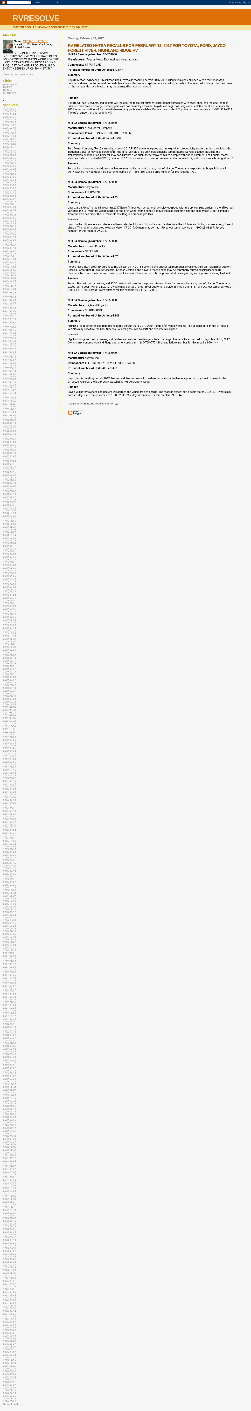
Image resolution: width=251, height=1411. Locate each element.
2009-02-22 (9, 559)
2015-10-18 (9, 887)
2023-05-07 (9, 1251)
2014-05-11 (9, 808)
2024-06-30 (9, 1308)
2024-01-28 (9, 1278)
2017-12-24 (9, 1018)
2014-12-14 (9, 843)
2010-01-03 (9, 655)
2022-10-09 (9, 1185)
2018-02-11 (9, 1024)
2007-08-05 (9, 365)
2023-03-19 (9, 1240)
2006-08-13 (9, 237)
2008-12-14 (9, 535)
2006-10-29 (9, 267)
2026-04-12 (9, 1376)
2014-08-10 (9, 824)
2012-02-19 (9, 742)
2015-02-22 (9, 857)
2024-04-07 (9, 1283)
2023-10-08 (9, 1270)
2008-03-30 (9, 450)
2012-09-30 (9, 767)
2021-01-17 (9, 1158)
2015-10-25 (9, 890)
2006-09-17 (9, 250)
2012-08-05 (9, 761)
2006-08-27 (9, 242)
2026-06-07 (9, 1385)
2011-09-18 (9, 715)
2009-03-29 (9, 573)
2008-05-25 (9, 466)
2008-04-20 (9, 455)
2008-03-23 (9, 447)
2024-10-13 (9, 1319)
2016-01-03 (9, 906)
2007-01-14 (9, 297)
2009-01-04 (9, 543)
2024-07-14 (9, 1311)
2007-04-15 (9, 330)
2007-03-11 (9, 316)
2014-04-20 (9, 802)
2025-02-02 (9, 1322)
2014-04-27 (9, 805)
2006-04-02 (9, 188)
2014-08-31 (9, 832)
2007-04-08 (9, 327)
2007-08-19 (9, 371)
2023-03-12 (9, 1237)
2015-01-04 (9, 846)
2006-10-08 (9, 259)
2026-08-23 (9, 1401)
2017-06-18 (9, 996)
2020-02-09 (9, 1117)
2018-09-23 (9, 1057)
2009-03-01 (9, 562)
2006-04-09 (9, 190)
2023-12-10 (9, 1275)
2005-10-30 (9, 136)
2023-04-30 (9, 1248)
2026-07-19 (9, 1393)
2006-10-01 (9, 256)
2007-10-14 (9, 392)
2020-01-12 (9, 1108)
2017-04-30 (9, 983)
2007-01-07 (9, 294)
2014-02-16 (9, 781)
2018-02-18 (9, 1026)
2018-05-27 (9, 1035)
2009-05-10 (9, 589)
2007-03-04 (9, 313)
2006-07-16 (9, 226)
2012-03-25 (9, 748)
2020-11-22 (9, 1149)
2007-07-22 (9, 360)
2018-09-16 (9, 1054)
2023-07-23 (9, 1262)
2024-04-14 (9, 1286)
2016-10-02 (9, 936)
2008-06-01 (9, 469)
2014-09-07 (9, 835)
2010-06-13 (9, 688)
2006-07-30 (9, 231)
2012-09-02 (9, 764)
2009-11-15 (9, 641)
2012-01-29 (9, 737)
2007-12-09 (9, 412)
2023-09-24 (9, 1267)
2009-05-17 (9, 592)
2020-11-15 (9, 1147)
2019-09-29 (9, 1078)
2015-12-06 (9, 898)
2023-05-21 (9, 1253)
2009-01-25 (9, 548)
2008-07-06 (9, 480)
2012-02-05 (9, 740)
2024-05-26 (9, 1300)
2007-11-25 (9, 406)
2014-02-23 (9, 783)
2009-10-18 (9, 636)
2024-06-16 (9, 1305)
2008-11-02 (9, 518)
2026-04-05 (9, 1374)
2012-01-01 (9, 734)
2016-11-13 (9, 939)
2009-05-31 (9, 597)
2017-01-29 (9, 958)
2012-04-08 (9, 750)
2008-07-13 (9, 483)
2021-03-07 (9, 1169)
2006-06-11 (9, 212)
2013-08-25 (9, 775)
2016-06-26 (9, 928)
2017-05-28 (9, 994)
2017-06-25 (9, 999)
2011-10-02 (9, 720)
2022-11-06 (9, 1196)
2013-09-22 (9, 778)
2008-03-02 (9, 439)
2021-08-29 (9, 1180)
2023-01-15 (9, 1221)
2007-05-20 (9, 341)
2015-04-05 (9, 865)
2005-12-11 (9, 149)
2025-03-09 (9, 1327)
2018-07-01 (9, 1040)
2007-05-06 (9, 335)
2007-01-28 (9, 300)
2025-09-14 (9, 1354)
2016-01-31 (9, 917)
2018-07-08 (9, 1043)
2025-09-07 (9, 1352)
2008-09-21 (9, 505)
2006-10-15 (9, 261)
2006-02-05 (9, 166)
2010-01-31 (9, 666)
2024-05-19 (9, 1297)
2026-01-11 (9, 1365)
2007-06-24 (9, 351)
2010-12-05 (9, 704)
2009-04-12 (9, 578)
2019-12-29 (9, 1103)
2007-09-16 (9, 382)
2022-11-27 (9, 1201)
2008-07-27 (9, 488)
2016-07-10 (9, 931)
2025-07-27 (9, 1344)
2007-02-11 (9, 305)
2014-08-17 (9, 827)
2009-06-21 (9, 603)
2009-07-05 (9, 608)
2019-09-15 (9, 1073)
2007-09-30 (9, 387)
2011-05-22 (9, 712)
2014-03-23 (9, 791)
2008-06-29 (9, 477)
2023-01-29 (9, 1226)
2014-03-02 (9, 786)
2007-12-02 (9, 409)
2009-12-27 (9, 652)
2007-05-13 (9, 338)
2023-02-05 (9, 1229)
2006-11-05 (9, 270)
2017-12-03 (9, 1013)
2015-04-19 (9, 871)
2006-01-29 (9, 163)
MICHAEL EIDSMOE (35, 41)
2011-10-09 (9, 723)
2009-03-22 (9, 570)
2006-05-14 (9, 201)
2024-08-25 (9, 1313)
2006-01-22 (9, 160)
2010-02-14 (9, 671)
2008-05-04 (9, 461)
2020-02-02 (9, 1114)
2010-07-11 (9, 693)
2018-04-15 (9, 1032)
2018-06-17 (9, 1037)
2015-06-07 (9, 882)
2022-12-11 (9, 1207)
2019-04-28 (9, 1070)
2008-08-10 (9, 494)
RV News (8, 90)
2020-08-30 (9, 1139)
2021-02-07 (9, 1166)
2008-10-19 (9, 513)
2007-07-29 (9, 362)
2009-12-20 (9, 649)
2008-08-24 (9, 499)
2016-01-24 (9, 914)
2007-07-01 (9, 354)
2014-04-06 (9, 797)
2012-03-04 (9, 745)
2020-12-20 (9, 1152)
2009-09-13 (9, 628)
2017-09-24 (9, 1007)
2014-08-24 (9, 830)
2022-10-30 (9, 1193)
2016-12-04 (9, 945)
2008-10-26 (9, 515)
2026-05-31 (9, 1382)
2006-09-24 (9, 253)
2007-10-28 (9, 398)
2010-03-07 (9, 679)
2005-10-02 (9, 125)
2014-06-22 (9, 822)
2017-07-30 (9, 1002)
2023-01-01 (9, 1215)
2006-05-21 (9, 204)
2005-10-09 (9, 127)
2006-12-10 (9, 283)
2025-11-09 (9, 1360)
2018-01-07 (9, 1021)
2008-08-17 (9, 496)
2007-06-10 (9, 346)
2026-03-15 (9, 1371)
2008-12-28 (9, 540)
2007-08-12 (9, 368)
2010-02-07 (9, 668)
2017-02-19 (9, 966)
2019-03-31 (9, 1065)
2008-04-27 (9, 458)
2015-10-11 (9, 884)
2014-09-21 (9, 838)
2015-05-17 (9, 876)
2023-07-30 (9, 1264)
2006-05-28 (9, 207)
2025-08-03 (9, 1346)
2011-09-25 (9, 718)
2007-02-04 (9, 302)
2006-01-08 (9, 155)
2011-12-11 (9, 729)
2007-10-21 (9, 395)
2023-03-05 (9, 1234)
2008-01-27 (9, 428)
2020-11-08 (9, 1144)
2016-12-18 (9, 950)
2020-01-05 (9, 1106)
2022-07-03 (9, 1182)
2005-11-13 (9, 141)
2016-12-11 (9, 947)
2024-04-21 (9, 1289)
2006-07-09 (9, 223)
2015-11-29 (9, 895)
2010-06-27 (9, 690)
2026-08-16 (9, 1398)
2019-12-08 (9, 1095)
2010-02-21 (9, 674)
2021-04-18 (9, 1171)
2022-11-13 (9, 1199)
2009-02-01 (9, 551)
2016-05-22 (9, 925)
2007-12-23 (9, 417)
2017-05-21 (9, 991)
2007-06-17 (9, 349)
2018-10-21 (9, 1059)
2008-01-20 (9, 425)
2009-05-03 (9, 587)
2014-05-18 (9, 811)
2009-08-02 (9, 619)
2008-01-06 (9, 420)
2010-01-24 (9, 663)
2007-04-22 (9, 332)
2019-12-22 (9, 1100)
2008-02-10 (9, 433)
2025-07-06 (9, 1338)
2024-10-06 (9, 1316)
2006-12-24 (9, 289)
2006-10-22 (9, 264)
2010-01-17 (9, 660)
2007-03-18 (9, 319)
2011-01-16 (9, 707)
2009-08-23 (9, 622)
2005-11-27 (9, 147)
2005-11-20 (9, 144)
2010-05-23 (9, 685)
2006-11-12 (9, 272)
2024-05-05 (9, 1292)
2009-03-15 (9, 567)
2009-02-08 (9, 554)
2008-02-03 (9, 431)
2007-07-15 (9, 357)
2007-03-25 (9, 321)
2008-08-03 (9, 491)
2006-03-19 (9, 182)
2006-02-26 (9, 174)
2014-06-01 (9, 816)
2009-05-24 (9, 595)
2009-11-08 (9, 638)
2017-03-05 (9, 972)
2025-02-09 (9, 1324)
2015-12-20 (9, 904)
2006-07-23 (9, 229)
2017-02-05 (9, 961)
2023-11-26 (9, 1272)
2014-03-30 (9, 794)
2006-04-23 (9, 193)
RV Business (10, 84)
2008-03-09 (9, 442)
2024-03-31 (9, 1281)
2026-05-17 (9, 1379)
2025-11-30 (9, 1363)
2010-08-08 (9, 699)
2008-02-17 (9, 436)
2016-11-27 (9, 942)
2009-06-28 (9, 606)
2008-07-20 (9, 485)
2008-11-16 (9, 524)
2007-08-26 (9, 373)
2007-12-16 (9, 414)
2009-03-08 (9, 565)
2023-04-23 (9, 1245)
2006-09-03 (9, 245)
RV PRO (7, 87)
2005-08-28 (9, 111)
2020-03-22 (9, 1122)
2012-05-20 (9, 759)
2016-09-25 (9, 934)
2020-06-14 (9, 1136)
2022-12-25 (9, 1212)
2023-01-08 (9, 1218)
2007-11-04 (9, 401)
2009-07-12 (9, 611)
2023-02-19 (9, 1231)
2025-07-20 (9, 1341)
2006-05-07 (9, 198)
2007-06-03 (9, 343)
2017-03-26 (9, 975)
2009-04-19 (9, 581)
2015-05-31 (9, 879)
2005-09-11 (9, 116)
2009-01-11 (9, 546)
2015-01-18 (9, 849)
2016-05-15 (9, 923)
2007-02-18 (9, 308)
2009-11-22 (9, 644)
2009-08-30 (9, 625)
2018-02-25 (9, 1029)
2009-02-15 (9, 556)
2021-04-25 (9, 1174)
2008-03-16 (9, 444)
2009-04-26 (9, 584)
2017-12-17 (9, 1016)
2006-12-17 (9, 286)
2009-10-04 (9, 633)
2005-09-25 (9, 122)
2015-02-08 (9, 852)
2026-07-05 (9, 1387)
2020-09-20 (9, 1141)
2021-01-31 (9, 1163)
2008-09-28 (9, 507)
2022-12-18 (9, 1210)
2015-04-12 (9, 868)
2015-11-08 (9, 893)
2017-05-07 (9, 986)
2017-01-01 (9, 953)
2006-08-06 (9, 234)
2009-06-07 (9, 600)
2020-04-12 (9, 1128)
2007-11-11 (9, 403)
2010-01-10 (9, 658)
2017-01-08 (9, 955)
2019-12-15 (9, 1098)
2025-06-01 (9, 1333)
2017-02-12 (9, 964)
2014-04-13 (9, 800)
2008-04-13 (9, 453)
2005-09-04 (9, 114)
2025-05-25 (9, 1330)
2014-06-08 (9, 819)
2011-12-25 (9, 731)
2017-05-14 (9, 988)
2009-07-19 (9, 614)
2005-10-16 (9, 130)
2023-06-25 (9, 1259)
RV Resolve (9, 92)
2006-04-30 (9, 196)
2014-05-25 (9, 813)
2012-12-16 (9, 770)
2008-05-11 (9, 464)
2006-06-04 (9, 209)
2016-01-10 (9, 909)
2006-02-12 (9, 168)
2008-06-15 (9, 472)
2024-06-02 (9, 1303)
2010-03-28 (9, 682)
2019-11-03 (9, 1087)
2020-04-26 (9, 1130)
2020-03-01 (9, 1119)
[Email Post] (116, 403)
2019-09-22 (9, 1076)
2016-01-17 (9, 912)
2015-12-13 (9, 901)
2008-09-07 (9, 502)
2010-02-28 (9, 677)
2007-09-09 (9, 379)
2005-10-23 (9, 133)
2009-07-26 (9, 617)
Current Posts (11, 1404)
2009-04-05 (9, 576)
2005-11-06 (9, 138)
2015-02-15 (9, 854)
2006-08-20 (9, 239)
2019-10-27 (9, 1084)
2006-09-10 (9, 248)
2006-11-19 (9, 275)
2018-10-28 (9, 1062)
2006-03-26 (9, 185)
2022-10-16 (9, 1188)
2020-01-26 (9, 1111)
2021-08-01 (9, 1177)
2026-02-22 (9, 1368)
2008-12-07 (9, 532)
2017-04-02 (9, 977)
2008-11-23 (9, 526)
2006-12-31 (9, 291)
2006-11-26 (9, 278)
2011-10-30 (9, 726)
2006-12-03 (9, 280)
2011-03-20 (9, 709)
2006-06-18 (9, 215)
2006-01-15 (9, 157)
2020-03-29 (9, 1125)
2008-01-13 (9, 423)
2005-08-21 (9, 108)
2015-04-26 (9, 873)
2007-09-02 (9, 376)
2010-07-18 (9, 696)
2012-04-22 (9, 756)
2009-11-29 (9, 647)
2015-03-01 (9, 860)
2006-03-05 (9, 177)
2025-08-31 (9, 1349)
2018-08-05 (9, 1046)
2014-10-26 (9, 841)
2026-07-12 (9, 1390)
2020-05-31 (9, 1133)
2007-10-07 (9, 390)
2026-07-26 (9, 1395)
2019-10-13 (9, 1081)
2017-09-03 (9, 1005)
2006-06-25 (9, 218)
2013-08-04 (9, 772)
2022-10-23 (9, 1190)
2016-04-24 (9, 920)
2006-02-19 (9, 171)
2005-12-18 (9, 152)
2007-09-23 (9, 384)
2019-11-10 (9, 1089)
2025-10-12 (9, 1357)
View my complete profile (18, 74)
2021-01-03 (9, 1155)
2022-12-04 (9, 1204)
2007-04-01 (9, 324)
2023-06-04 (9, 1256)
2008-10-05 (9, 510)
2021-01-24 (9, 1160)
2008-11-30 (9, 529)
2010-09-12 (9, 701)
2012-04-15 (9, 753)
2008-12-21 (9, 537)
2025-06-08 (9, 1335)
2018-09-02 (9, 1048)
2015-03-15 (9, 863)
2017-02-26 (9, 969)
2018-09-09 (9, 1051)
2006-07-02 (9, 220)
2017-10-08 (9, 1010)
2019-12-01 (9, 1092)
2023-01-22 (9, 1223)
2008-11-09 (9, 521)
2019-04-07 (9, 1067)
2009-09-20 (9, 630)
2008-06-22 (9, 474)
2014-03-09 (9, 789)
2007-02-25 (9, 310)
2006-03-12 (9, 179)
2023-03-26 (9, 1242)
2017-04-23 (9, 980)
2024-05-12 (9, 1294)
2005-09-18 (9, 119)
